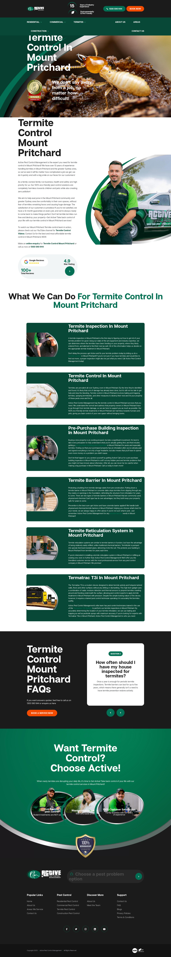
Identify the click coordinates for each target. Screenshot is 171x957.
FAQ (119, 905)
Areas (136, 22)
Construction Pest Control (68, 913)
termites (79, 22)
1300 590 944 (115, 8)
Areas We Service (35, 909)
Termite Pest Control (66, 909)
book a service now (42, 713)
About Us (120, 22)
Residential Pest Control (67, 901)
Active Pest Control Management (50, 950)
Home (29, 901)
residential (33, 22)
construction (39, 31)
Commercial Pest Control (68, 905)
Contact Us (138, 31)
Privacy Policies (124, 913)
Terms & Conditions (125, 917)
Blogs (119, 909)
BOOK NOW (135, 8)
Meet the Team (93, 905)
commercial (57, 22)
